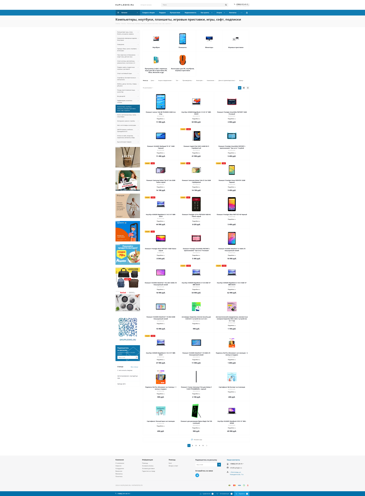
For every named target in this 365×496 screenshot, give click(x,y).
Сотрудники (119, 468)
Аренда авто (121, 384)
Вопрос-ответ (173, 466)
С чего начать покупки (124, 370)
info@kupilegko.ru (236, 468)
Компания (119, 460)
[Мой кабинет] (247, 13)
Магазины (119, 474)
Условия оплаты (147, 466)
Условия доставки (148, 468)
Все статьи (134, 367)
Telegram (197, 475)
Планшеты (183, 47)
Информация (147, 460)
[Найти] (226, 5)
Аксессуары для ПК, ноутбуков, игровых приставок (182, 69)
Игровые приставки (235, 47)
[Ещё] (241, 13)
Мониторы (209, 47)
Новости (118, 466)
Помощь (145, 463)
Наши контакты (233, 460)
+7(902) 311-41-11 (242, 4)
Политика (118, 476)
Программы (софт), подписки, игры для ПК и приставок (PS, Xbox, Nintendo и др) (156, 70)
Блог (170, 463)
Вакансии (118, 471)
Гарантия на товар (148, 471)
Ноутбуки (156, 47)
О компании (119, 463)
